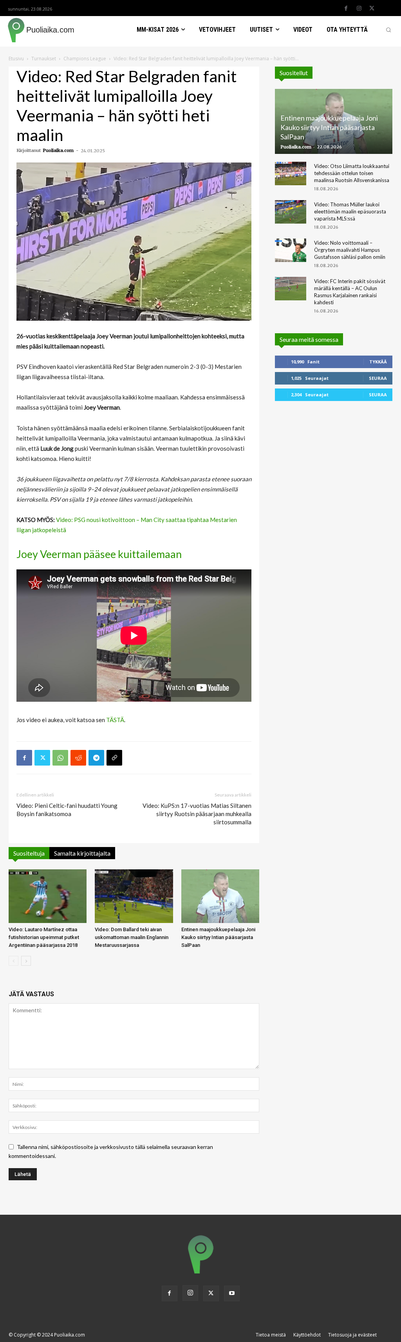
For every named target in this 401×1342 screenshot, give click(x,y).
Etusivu (16, 58)
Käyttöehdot (307, 1334)
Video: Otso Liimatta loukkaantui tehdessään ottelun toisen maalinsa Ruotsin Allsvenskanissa (351, 173)
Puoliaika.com (58, 150)
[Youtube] (232, 1293)
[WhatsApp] (60, 758)
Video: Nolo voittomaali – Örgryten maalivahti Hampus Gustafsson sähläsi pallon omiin (349, 250)
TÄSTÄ (115, 719)
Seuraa (378, 378)
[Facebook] (346, 8)
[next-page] (26, 961)
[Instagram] (359, 8)
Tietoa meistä (271, 1334)
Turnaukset (43, 58)
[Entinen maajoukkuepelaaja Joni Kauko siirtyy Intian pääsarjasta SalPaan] (220, 896)
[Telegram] (96, 758)
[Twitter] (372, 8)
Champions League (84, 58)
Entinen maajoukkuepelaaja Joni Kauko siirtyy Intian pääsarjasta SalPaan (218, 937)
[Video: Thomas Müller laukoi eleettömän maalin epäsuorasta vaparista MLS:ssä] (290, 212)
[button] (388, 29)
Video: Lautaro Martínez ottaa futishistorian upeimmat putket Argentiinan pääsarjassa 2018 (44, 937)
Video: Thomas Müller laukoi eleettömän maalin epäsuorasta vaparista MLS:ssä (350, 211)
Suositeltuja (29, 853)
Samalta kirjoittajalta (82, 853)
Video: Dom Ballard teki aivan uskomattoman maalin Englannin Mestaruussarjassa (131, 937)
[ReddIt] (78, 758)
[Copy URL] (114, 758)
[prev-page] (13, 961)
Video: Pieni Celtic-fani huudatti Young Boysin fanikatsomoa (66, 809)
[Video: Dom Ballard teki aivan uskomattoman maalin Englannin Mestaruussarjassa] (134, 896)
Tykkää (378, 362)
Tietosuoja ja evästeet (352, 1334)
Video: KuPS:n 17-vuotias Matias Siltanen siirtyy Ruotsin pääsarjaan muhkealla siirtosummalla (197, 813)
